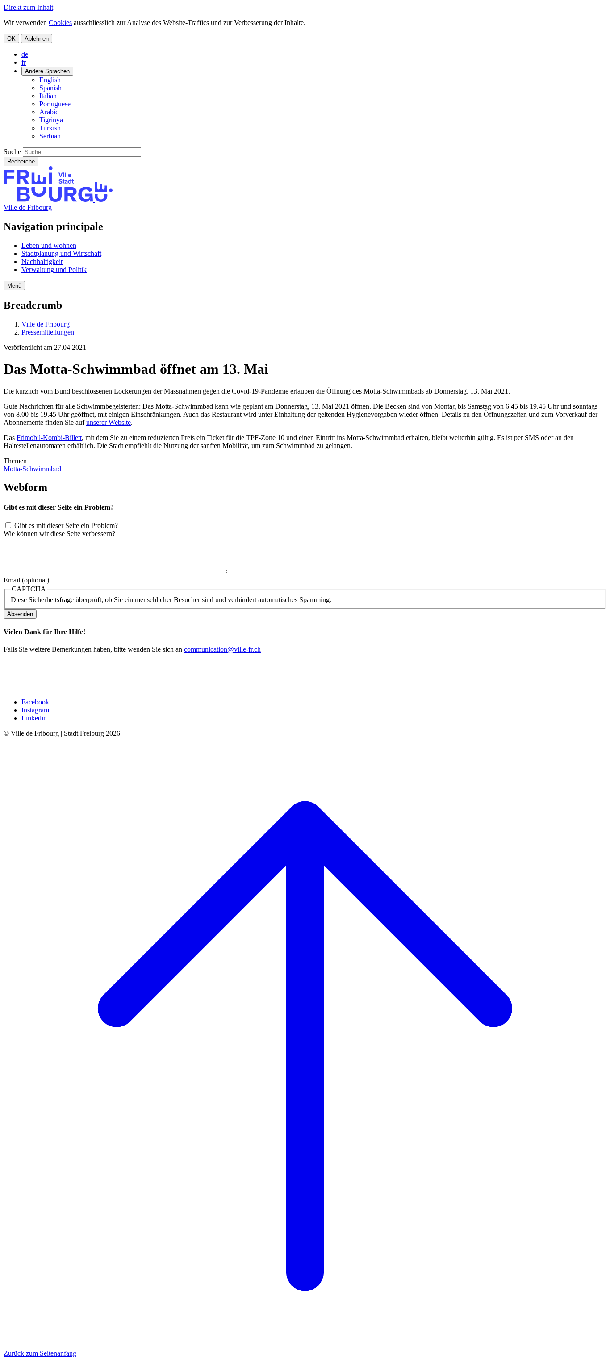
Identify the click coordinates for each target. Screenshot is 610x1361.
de (24, 54)
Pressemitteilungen (47, 332)
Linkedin (34, 718)
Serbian (50, 136)
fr (23, 62)
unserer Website (108, 422)
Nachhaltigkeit (42, 261)
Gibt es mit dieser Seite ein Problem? (66, 525)
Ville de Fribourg (28, 207)
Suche (12, 151)
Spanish (50, 88)
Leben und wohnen (48, 245)
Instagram (35, 710)
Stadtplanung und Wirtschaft (61, 253)
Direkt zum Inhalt (28, 7)
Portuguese (55, 104)
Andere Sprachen (47, 71)
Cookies (60, 22)
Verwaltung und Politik (54, 269)
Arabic (48, 112)
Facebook (35, 702)
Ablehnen (37, 38)
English (50, 80)
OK (11, 38)
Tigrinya (51, 120)
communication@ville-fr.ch (222, 649)
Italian (48, 96)
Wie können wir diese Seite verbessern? (59, 533)
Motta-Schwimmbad (32, 469)
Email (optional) (26, 580)
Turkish (50, 128)
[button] (14, 285)
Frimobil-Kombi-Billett (49, 437)
